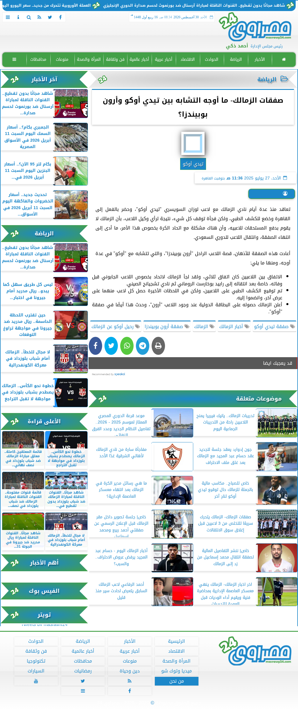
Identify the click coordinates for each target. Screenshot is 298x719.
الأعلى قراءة (44, 421)
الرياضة (236, 59)
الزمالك (202, 326)
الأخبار (260, 59)
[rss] (39, 17)
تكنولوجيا (36, 661)
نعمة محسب (267, 193)
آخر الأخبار (44, 79)
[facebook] (60, 17)
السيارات (36, 671)
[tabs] (8, 17)
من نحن (176, 681)
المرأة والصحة (89, 59)
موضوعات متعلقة (259, 398)
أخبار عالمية (139, 59)
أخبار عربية (163, 59)
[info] (18, 17)
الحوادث (211, 59)
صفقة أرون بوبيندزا (165, 326)
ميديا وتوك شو (176, 671)
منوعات (62, 59)
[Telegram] (143, 346)
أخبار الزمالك (231, 326)
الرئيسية (176, 641)
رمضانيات (83, 671)
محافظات (38, 59)
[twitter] (49, 17)
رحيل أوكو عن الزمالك (113, 326)
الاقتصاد (187, 59)
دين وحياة (130, 671)
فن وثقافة (115, 59)
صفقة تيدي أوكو (272, 326)
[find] (28, 17)
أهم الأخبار (44, 562)
